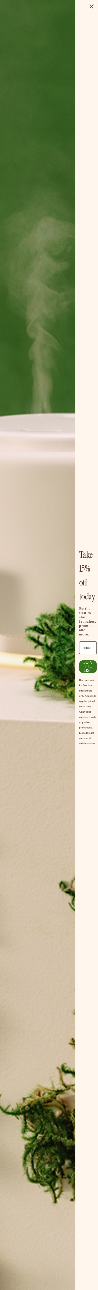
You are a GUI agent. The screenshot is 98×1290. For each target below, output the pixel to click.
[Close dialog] (91, 6)
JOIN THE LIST (87, 666)
